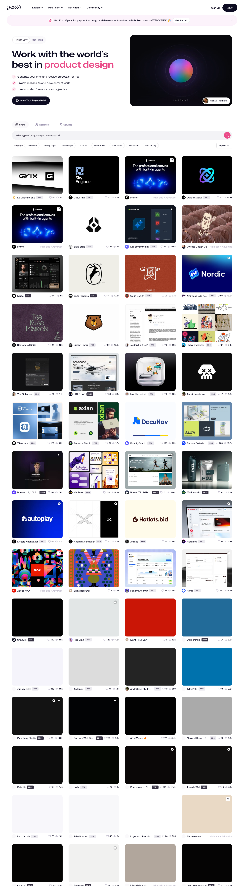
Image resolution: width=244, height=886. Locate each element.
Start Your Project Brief (33, 100)
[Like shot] (57, 188)
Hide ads (158, 197)
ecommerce (99, 145)
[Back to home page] (14, 7)
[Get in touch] (44, 188)
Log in (230, 7)
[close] (232, 20)
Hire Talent (54, 7)
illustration (133, 145)
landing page (49, 145)
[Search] (227, 135)
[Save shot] (50, 188)
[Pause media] (135, 101)
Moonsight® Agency (218, 100)
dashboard (32, 145)
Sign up (215, 7)
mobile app (67, 145)
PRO (39, 197)
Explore (36, 7)
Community (93, 7)
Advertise (170, 197)
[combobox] (117, 135)
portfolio (83, 145)
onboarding (150, 145)
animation (117, 145)
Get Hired (73, 7)
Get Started (181, 20)
